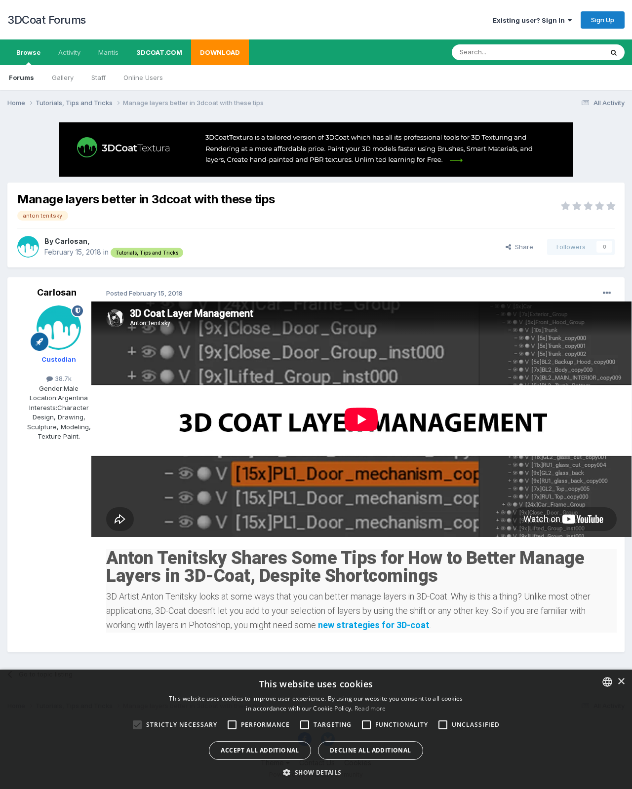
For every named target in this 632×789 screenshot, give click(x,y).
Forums (21, 77)
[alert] (316, 729)
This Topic (574, 52)
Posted (144, 293)
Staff (98, 77)
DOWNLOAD (220, 52)
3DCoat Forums (46, 19)
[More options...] (607, 293)
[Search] (614, 52)
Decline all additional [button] (370, 750)
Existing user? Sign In (530, 20)
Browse (28, 52)
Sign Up (602, 20)
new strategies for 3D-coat (374, 625)
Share (522, 247)
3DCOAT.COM (159, 52)
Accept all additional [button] (260, 750)
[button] (315, 772)
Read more (370, 708)
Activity (69, 52)
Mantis (108, 52)
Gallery (63, 77)
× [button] (621, 681)
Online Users (143, 77)
